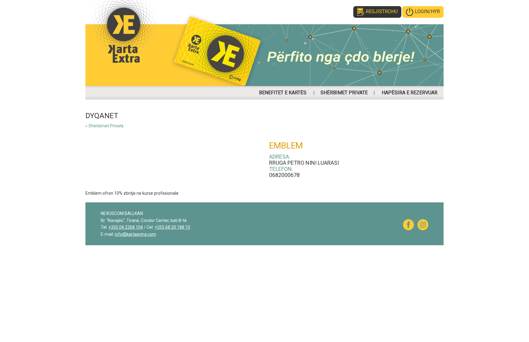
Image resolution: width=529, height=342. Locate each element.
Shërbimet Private (344, 93)
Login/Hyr (427, 11)
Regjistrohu (382, 11)
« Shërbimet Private (104, 125)
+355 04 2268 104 (125, 227)
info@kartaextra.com (135, 234)
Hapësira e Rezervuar (409, 93)
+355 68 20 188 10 (172, 227)
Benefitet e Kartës (282, 93)
